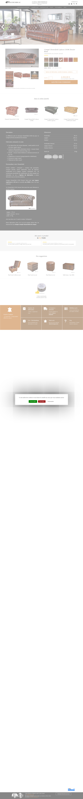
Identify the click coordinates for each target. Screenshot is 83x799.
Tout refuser (41, 401)
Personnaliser (51, 401)
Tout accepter (33, 401)
